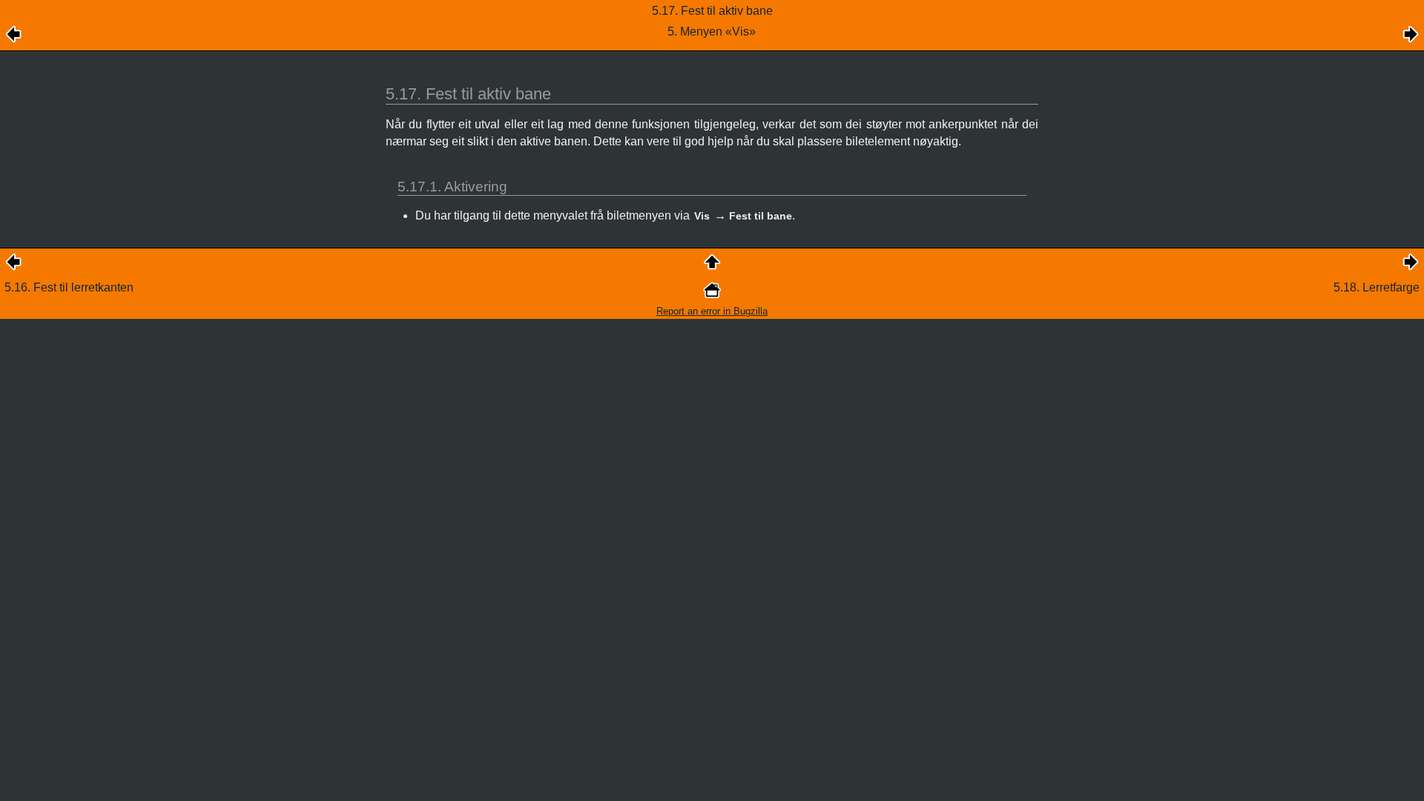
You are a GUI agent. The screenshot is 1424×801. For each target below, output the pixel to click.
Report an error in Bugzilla (712, 311)
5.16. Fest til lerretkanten (69, 287)
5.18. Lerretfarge (1377, 287)
